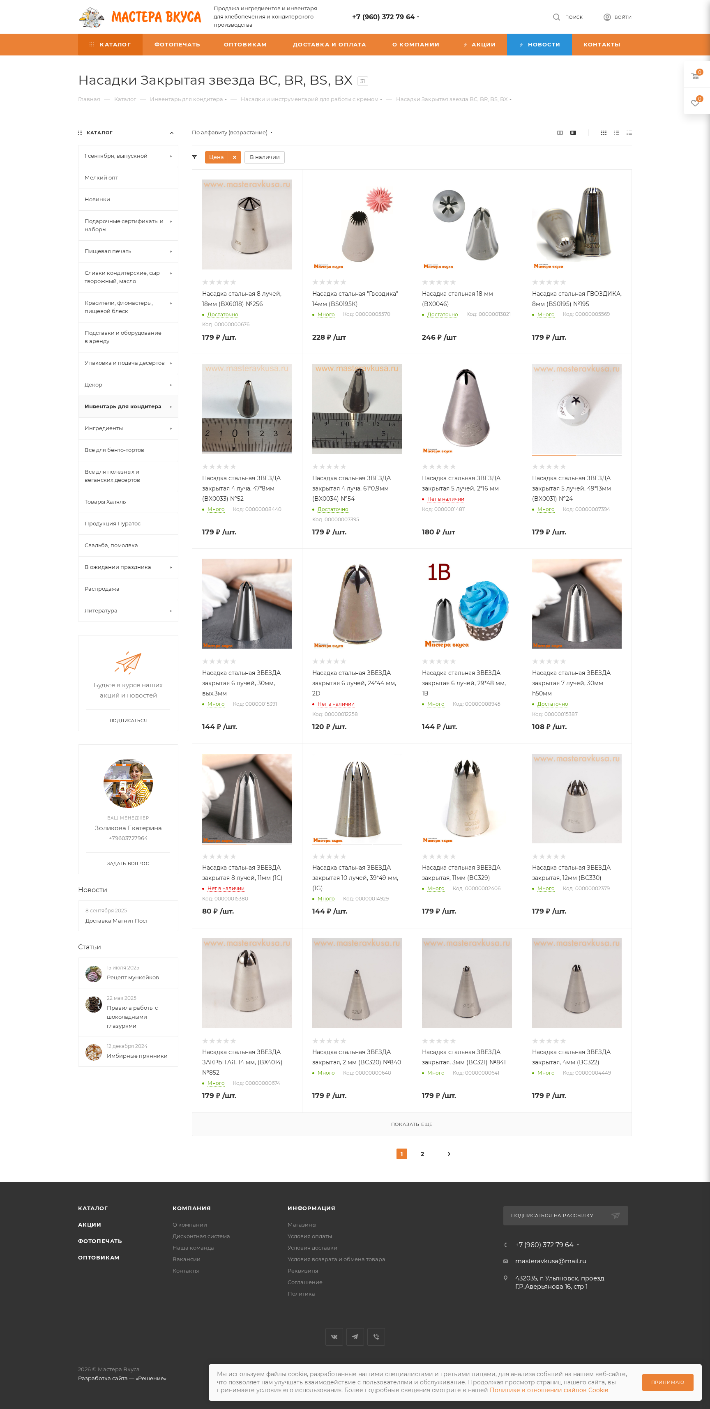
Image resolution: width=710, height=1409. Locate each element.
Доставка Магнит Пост (116, 920)
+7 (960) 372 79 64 (383, 17)
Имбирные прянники (137, 1055)
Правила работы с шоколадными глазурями (132, 1016)
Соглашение (305, 1282)
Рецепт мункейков (133, 977)
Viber (376, 1337)
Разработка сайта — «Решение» (122, 1378)
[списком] (616, 132)
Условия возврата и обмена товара (336, 1259)
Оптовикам (99, 1257)
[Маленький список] (560, 132)
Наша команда (193, 1247)
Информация (312, 1208)
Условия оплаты (310, 1236)
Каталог (93, 1208)
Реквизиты (303, 1270)
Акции (89, 1224)
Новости (92, 890)
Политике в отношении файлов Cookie (549, 1390)
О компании (190, 1224)
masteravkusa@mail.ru (550, 1261)
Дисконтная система (201, 1236)
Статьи (89, 947)
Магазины (302, 1224)
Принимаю (668, 1382)
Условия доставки (312, 1247)
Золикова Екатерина (128, 828)
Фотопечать (100, 1241)
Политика (301, 1293)
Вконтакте (334, 1337)
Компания (192, 1208)
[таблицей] (629, 132)
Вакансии (187, 1259)
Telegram (355, 1337)
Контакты (186, 1270)
